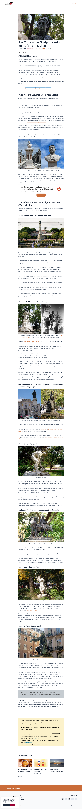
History (30, 775)
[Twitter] (66, 799)
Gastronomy (25, 775)
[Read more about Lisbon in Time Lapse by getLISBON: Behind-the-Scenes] (57, 763)
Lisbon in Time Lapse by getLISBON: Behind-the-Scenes (56, 771)
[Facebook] (62, 799)
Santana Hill (43, 429)
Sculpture (44, 48)
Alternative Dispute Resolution (22, 806)
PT (75, 3)
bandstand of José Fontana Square (51, 694)
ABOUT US (22, 797)
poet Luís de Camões (25, 67)
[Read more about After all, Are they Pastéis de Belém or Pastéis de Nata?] (25, 763)
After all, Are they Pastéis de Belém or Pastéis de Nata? (25, 771)
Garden (31, 341)
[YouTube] (76, 799)
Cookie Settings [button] (6, 804)
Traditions (20, 776)
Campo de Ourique (32, 610)
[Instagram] (69, 799)
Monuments (37, 48)
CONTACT (22, 799)
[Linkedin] (72, 799)
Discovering (30, 48)
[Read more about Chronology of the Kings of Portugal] (41, 763)
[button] (29, 3)
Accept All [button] (13, 804)
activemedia (74, 805)
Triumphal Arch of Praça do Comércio (36, 122)
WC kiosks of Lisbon (28, 694)
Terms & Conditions (26, 805)
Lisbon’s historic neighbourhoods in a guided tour (38, 87)
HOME (21, 795)
